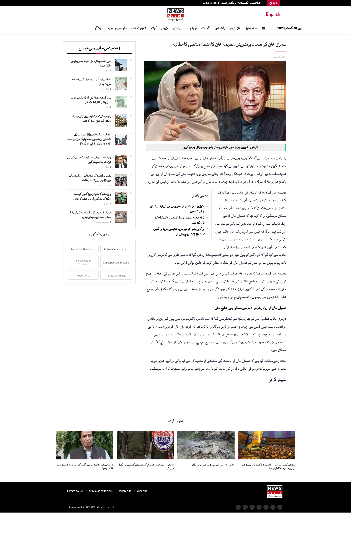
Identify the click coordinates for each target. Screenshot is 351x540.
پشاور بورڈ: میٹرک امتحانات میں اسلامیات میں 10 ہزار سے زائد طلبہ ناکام (90, 178)
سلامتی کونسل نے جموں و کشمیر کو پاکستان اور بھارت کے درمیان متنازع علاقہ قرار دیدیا (268, 467)
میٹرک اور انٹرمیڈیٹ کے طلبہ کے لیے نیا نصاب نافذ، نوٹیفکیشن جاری (90, 215)
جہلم (193, 28)
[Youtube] (259, 507)
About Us (142, 491)
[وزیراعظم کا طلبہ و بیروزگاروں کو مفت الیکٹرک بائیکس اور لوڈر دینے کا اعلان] (121, 198)
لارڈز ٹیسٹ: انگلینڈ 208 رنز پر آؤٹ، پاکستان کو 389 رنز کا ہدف (231, 3)
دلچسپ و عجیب (116, 28)
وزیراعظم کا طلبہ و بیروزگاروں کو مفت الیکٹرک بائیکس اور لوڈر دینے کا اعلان (92, 196)
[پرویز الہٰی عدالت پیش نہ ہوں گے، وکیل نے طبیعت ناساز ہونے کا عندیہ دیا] (84, 445)
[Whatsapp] (266, 507)
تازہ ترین (235, 28)
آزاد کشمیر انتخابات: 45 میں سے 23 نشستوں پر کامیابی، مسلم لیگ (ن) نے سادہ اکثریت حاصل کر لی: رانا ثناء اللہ (89, 139)
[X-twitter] (272, 507)
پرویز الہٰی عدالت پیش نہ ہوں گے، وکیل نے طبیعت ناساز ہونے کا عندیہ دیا (85, 467)
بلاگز (98, 28)
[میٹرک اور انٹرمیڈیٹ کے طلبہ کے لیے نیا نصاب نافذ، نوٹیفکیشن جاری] (121, 217)
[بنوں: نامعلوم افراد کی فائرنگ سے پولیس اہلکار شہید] (121, 65)
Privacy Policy (75, 491)
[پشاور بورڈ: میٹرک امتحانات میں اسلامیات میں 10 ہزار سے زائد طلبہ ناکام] (121, 180)
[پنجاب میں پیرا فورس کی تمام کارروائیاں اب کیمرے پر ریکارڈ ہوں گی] (145, 445)
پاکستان (220, 28)
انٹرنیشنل (179, 28)
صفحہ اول (251, 28)
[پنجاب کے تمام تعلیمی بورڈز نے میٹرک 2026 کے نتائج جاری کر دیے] (121, 120)
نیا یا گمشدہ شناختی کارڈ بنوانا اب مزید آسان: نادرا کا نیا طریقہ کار (91, 100)
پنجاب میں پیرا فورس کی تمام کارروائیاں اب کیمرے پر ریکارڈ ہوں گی (146, 467)
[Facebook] (245, 507)
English (273, 14)
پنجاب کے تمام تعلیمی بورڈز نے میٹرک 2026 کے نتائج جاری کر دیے (91, 118)
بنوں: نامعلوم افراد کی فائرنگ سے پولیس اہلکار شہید (91, 63)
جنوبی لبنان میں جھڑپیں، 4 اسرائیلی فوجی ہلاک (213, 465)
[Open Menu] (263, 28)
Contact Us (125, 491)
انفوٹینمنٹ (138, 28)
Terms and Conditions (101, 491)
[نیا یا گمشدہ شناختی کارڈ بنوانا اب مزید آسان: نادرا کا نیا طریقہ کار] (121, 102)
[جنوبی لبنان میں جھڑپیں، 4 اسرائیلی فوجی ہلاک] (206, 445)
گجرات (205, 28)
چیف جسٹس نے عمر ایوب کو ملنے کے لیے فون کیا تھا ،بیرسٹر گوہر (89, 159)
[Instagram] (279, 507)
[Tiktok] (252, 507)
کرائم (153, 28)
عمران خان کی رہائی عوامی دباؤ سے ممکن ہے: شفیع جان (250, 308)
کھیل (164, 28)
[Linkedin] (238, 507)
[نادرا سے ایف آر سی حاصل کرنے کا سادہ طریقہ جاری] (121, 83)
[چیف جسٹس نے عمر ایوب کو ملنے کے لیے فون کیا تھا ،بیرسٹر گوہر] (121, 161)
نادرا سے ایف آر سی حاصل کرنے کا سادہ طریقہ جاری (91, 81)
